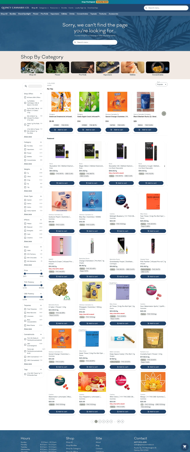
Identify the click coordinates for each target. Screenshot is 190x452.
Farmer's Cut (144, 352)
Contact (99, 449)
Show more (28, 136)
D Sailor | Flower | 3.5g (57, 307)
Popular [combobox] (160, 84)
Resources (54, 8)
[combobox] (167, 8)
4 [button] (107, 421)
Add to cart (62, 183)
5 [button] (111, 421)
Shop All (34, 8)
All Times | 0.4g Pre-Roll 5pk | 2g (122, 306)
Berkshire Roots (84, 258)
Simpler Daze (144, 259)
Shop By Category (73, 449)
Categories (43, 8)
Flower (57, 75)
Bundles (64, 8)
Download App (93, 8)
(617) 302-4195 (140, 442)
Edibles (132, 75)
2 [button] (99, 421)
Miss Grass (143, 214)
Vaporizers (107, 75)
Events (71, 8)
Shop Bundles (71, 445)
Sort (158, 82)
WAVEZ (51, 259)
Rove (51, 164)
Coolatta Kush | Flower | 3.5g (151, 354)
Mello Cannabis (115, 352)
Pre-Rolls (82, 75)
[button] (26, 86)
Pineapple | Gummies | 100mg (90, 307)
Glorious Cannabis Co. (56, 214)
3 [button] (103, 421)
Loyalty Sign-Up (80, 8)
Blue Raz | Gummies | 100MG (90, 217)
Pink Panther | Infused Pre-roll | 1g (153, 262)
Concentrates (157, 75)
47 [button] (119, 421)
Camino (112, 214)
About (98, 442)
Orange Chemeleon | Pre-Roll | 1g (91, 261)
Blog (97, 445)
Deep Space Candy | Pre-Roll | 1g (122, 354)
